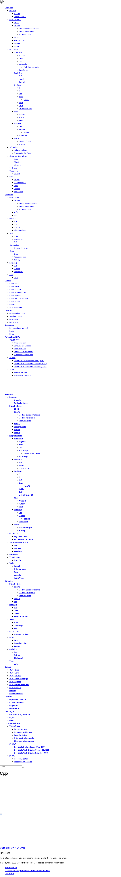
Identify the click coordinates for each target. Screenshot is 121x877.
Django (26, 132)
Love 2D (17, 174)
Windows (18, 165)
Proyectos (13, 319)
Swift (21, 105)
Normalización (25, 34)
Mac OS (17, 162)
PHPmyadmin (19, 40)
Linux (16, 159)
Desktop (17, 85)
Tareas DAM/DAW (12, 337)
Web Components (31, 67)
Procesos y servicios (22, 375)
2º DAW (12, 358)
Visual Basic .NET (25, 108)
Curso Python (15, 295)
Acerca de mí (11, 867)
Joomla (17, 189)
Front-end (18, 52)
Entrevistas (13, 322)
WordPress (18, 191)
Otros (16, 138)
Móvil (16, 111)
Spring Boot (23, 82)
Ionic (21, 120)
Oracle (17, 43)
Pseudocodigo (20, 257)
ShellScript (23, 135)
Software (13, 168)
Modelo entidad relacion (29, 28)
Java (21, 97)
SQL (15, 215)
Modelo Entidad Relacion (29, 203)
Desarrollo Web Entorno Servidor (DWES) (30, 366)
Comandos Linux (21, 248)
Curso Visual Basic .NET (18, 298)
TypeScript (23, 70)
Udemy (12, 304)
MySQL (17, 37)
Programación (15, 49)
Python (22, 129)
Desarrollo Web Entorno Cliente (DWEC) (30, 363)
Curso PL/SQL (14, 301)
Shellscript (18, 272)
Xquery (17, 260)
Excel (16, 254)
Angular (22, 55)
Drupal (16, 180)
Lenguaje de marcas (22, 346)
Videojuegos (14, 171)
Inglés (11, 331)
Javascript (23, 64)
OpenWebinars (15, 307)
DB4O (16, 22)
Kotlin (21, 103)
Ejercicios (9, 194)
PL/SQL (17, 212)
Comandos (14, 245)
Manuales (9, 8)
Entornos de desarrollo (23, 352)
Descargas (9, 325)
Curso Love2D (15, 289)
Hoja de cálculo (20, 150)
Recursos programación (19, 328)
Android (22, 114)
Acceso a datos (20, 372)
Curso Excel (14, 283)
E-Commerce (20, 183)
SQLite (16, 46)
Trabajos (8, 310)
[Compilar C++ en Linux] (23, 842)
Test (11, 275)
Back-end (18, 73)
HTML (21, 58)
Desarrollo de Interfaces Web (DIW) (29, 361)
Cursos (8, 280)
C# (20, 94)
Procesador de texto (22, 153)
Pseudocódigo (25, 141)
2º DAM (12, 369)
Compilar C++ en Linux (12, 847)
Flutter (21, 117)
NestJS (21, 79)
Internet (12, 11)
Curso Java (14, 286)
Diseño (17, 25)
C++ (20, 91)
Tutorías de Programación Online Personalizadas (27, 870)
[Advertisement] (60, 795)
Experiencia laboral (17, 313)
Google (17, 14)
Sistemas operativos (18, 156)
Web (11, 177)
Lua (20, 126)
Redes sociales (20, 17)
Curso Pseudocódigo (17, 292)
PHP (20, 76)
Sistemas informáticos (23, 355)
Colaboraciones (15, 316)
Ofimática (13, 147)
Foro (16, 186)
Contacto (9, 873)
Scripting (17, 123)
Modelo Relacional (26, 31)
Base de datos (15, 20)
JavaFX (26, 100)
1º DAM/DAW (14, 340)
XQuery (22, 144)
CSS (20, 61)
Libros (11, 334)
